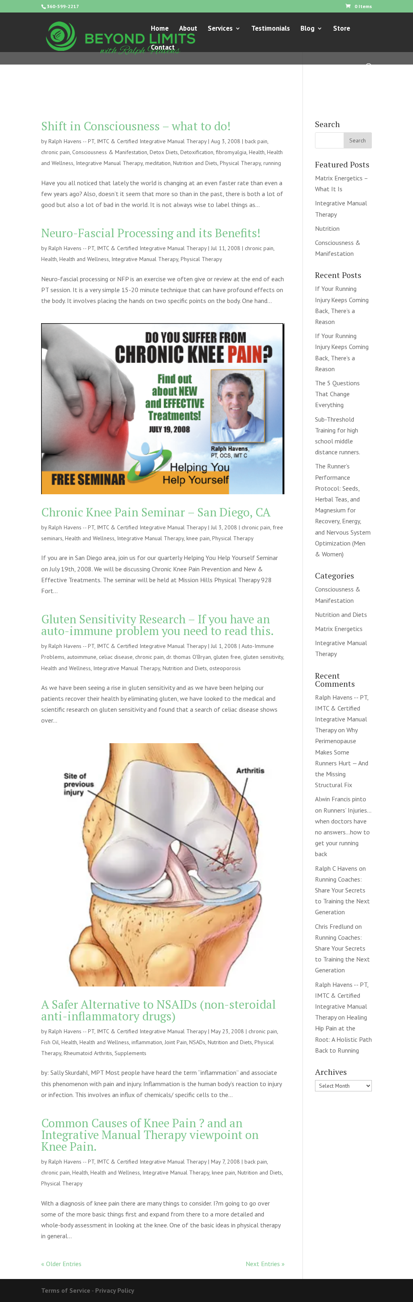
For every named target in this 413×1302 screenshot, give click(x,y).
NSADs (197, 1042)
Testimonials (270, 29)
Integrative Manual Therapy (109, 163)
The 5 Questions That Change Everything (337, 394)
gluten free (227, 656)
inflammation (146, 1042)
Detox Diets (164, 152)
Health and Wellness (84, 259)
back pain (256, 141)
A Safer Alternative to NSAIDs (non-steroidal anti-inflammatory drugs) (158, 1010)
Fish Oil (50, 1042)
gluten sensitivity (263, 656)
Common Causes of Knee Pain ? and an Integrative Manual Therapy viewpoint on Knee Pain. (150, 1134)
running (272, 163)
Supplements (130, 1053)
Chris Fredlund (334, 926)
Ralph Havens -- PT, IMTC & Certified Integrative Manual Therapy (127, 141)
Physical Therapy (240, 163)
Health (257, 152)
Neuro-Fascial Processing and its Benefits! (151, 232)
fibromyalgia (231, 152)
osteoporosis (225, 668)
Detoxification (196, 152)
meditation (158, 163)
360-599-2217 (63, 6)
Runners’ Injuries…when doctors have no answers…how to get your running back (343, 832)
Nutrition (327, 228)
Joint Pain (176, 1042)
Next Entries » (265, 1264)
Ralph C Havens (336, 868)
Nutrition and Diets (195, 163)
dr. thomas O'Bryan (188, 656)
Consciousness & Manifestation (109, 152)
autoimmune (81, 656)
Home (160, 29)
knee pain (198, 538)
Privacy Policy (114, 1290)
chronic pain (55, 152)
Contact (163, 48)
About (188, 29)
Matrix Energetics (339, 629)
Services (220, 29)
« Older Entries (61, 1264)
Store (341, 29)
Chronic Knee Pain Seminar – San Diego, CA (156, 512)
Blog (307, 29)
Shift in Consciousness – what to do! (136, 126)
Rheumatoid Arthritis (88, 1053)
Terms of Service (65, 1290)
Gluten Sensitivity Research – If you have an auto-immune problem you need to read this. (157, 624)
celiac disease (116, 656)
